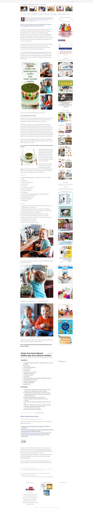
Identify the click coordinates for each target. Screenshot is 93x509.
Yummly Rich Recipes (40, 412)
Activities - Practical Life (25, 468)
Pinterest (28, 454)
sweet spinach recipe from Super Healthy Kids (37, 52)
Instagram (24, 454)
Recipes (36, 468)
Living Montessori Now (46, 7)
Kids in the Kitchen (30, 468)
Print (52, 353)
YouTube (28, 456)
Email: (60, 46)
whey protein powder (44, 193)
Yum (48, 353)
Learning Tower (49, 132)
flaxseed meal (30, 177)
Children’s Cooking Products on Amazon (29, 416)
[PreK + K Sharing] (49, 489)
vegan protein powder (33, 193)
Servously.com (56, 507)
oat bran (26, 192)
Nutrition (34, 468)
